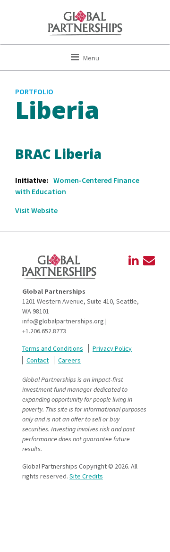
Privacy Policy (112, 348)
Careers (69, 360)
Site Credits (86, 476)
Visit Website (36, 210)
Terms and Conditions (52, 348)
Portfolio (34, 91)
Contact (37, 360)
